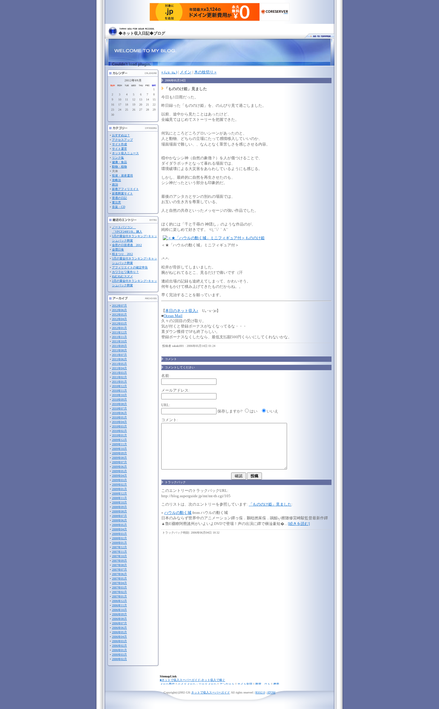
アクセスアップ (122, 139)
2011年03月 (119, 372)
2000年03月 (119, 654)
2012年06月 (119, 310)
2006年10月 (119, 609)
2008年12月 (119, 493)
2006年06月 (119, 627)
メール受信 (167, 684)
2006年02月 (119, 645)
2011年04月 (119, 368)
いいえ (272, 411)
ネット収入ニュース (125, 153)
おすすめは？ (121, 135)
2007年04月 (119, 583)
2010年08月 (119, 404)
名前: (165, 375)
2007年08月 (119, 565)
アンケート (227, 684)
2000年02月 (119, 659)
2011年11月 (119, 337)
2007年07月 (119, 569)
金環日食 (118, 249)
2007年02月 (119, 592)
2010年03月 (119, 426)
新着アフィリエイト (125, 189)
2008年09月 (119, 507)
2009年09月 (119, 453)
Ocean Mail (173, 315)
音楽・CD (118, 206)
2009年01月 (119, 489)
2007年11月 (119, 551)
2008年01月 (119, 542)
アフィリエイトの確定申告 (130, 267)
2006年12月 (119, 601)
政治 (115, 184)
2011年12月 (119, 332)
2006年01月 (119, 650)
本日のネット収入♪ (181, 310)
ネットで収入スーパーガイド (210, 692)
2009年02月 (119, 484)
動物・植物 (119, 166)
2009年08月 (119, 457)
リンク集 (118, 157)
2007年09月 (119, 560)
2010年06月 (119, 413)
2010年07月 (119, 408)
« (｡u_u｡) (169, 72)
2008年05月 (119, 524)
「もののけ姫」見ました (270, 504)
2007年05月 (119, 578)
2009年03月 (119, 480)
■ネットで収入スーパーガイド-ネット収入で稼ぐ (192, 680)
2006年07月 (119, 623)
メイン (185, 72)
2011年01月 (119, 381)
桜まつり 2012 (122, 254)
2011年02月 (119, 377)
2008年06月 (119, 520)
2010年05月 (119, 417)
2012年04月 (119, 319)
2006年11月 (119, 605)
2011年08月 (119, 350)
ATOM (271, 692)
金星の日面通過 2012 (127, 245)
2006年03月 (119, 641)
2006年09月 (119, 614)
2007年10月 (119, 556)
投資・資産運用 (122, 175)
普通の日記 (119, 198)
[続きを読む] (299, 523)
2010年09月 (119, 399)
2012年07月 (119, 305)
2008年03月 (119, 533)
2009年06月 (119, 466)
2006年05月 (119, 632)
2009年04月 (119, 475)
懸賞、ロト (262, 684)
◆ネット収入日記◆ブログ (142, 33)
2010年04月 (119, 422)
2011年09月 (119, 345)
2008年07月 (119, 516)
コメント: (169, 420)
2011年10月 (119, 341)
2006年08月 (119, 618)
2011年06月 (119, 359)
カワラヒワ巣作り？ (125, 272)
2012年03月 (119, 323)
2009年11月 (119, 444)
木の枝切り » (205, 72)
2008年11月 (119, 498)
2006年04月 (119, 636)
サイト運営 (119, 148)
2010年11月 (119, 390)
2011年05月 (119, 363)
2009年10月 (119, 448)
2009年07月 (119, 462)
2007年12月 (119, 547)
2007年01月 (119, 596)
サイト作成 (119, 144)
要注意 (116, 202)
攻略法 (116, 180)
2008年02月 (119, 538)
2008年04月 (119, 529)
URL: (165, 405)
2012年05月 (119, 314)
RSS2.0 (260, 692)
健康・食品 (119, 162)
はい (253, 411)
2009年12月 (119, 439)
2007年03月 (119, 587)
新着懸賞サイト (122, 193)
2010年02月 (119, 430)
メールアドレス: (175, 390)
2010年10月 (119, 395)
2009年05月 (119, 471)
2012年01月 (119, 328)
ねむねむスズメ (122, 276)
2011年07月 (119, 354)
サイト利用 (244, 684)
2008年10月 (119, 502)
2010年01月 (119, 435)
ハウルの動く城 (177, 512)
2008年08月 (119, 511)
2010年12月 (119, 386)
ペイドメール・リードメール (197, 684)
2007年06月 (119, 574)
